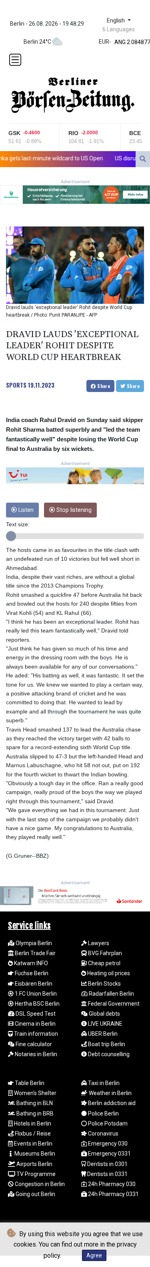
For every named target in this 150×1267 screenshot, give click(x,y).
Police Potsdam (107, 1123)
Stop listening (73, 510)
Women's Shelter (34, 1093)
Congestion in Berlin (39, 1184)
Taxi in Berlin (103, 1083)
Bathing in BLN (34, 1103)
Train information (35, 1034)
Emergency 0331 (109, 1153)
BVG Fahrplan (104, 953)
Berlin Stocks (104, 983)
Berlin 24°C (37, 41)
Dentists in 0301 (107, 1164)
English (116, 20)
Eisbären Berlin (33, 983)
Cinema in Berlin (35, 1023)
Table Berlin (29, 1083)
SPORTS (16, 384)
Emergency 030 (107, 1143)
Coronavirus (102, 1133)
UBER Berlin (102, 1034)
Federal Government (113, 1003)
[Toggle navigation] (15, 60)
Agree (94, 1255)
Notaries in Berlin (35, 1054)
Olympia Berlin (33, 943)
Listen (25, 510)
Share (103, 385)
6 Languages (118, 29)
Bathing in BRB (34, 1113)
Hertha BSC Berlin (37, 1003)
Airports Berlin (33, 1164)
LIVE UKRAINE (104, 1023)
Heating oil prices (108, 973)
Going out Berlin (34, 1194)
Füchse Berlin (31, 973)
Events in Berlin (32, 1143)
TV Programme (35, 1174)
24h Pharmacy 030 (111, 1184)
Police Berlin (103, 1113)
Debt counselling (108, 1054)
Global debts (104, 1013)
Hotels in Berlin (32, 1123)
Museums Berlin (34, 1153)
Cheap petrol (103, 963)
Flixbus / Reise (32, 1133)
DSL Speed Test (35, 1013)
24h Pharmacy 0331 (113, 1194)
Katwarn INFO (30, 963)
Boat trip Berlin (106, 1044)
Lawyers (98, 943)
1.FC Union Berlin (35, 993)
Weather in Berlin (110, 1093)
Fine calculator (33, 1044)
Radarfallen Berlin (111, 993)
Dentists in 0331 (107, 1174)
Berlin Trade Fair (35, 953)
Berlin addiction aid (111, 1103)
